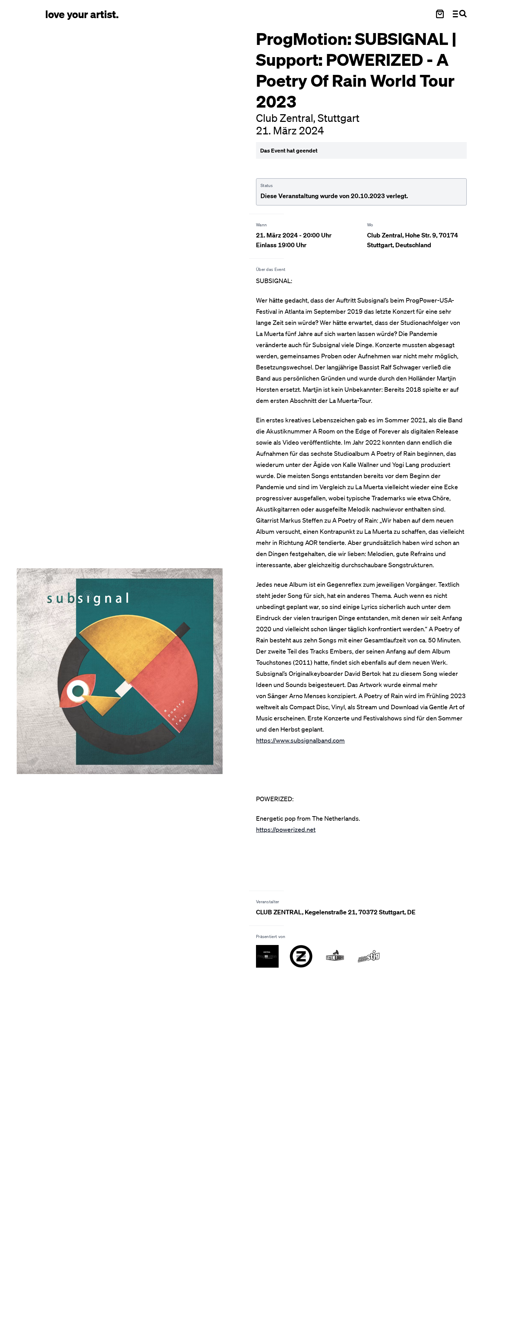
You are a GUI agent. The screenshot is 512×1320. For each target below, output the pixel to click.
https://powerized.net (286, 829)
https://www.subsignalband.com (300, 740)
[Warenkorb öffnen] (439, 13)
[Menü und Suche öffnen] (460, 14)
